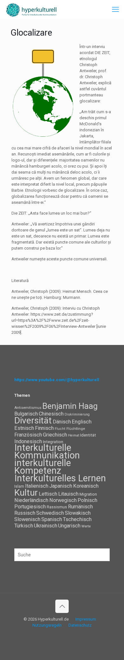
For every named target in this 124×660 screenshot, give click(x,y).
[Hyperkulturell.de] (31, 9)
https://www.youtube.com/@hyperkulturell (56, 379)
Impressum (85, 619)
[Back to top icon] (62, 606)
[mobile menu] (115, 9)
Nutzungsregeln (47, 625)
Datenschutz (80, 625)
